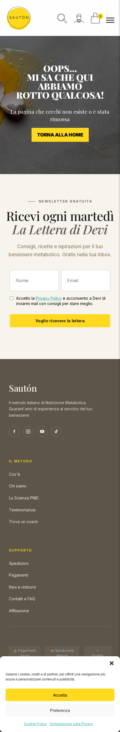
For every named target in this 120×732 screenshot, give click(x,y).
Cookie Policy (35, 724)
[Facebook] (14, 431)
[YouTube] (42, 431)
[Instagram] (28, 431)
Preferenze (60, 710)
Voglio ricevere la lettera (60, 321)
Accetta (60, 695)
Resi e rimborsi (22, 587)
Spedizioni (18, 563)
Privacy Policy (49, 298)
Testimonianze (22, 509)
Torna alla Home (60, 135)
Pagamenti (18, 575)
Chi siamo (18, 486)
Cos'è (14, 474)
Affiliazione (19, 610)
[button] (111, 663)
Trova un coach (23, 521)
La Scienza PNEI (24, 498)
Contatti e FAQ (22, 598)
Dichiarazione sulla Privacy (71, 724)
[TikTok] (56, 431)
